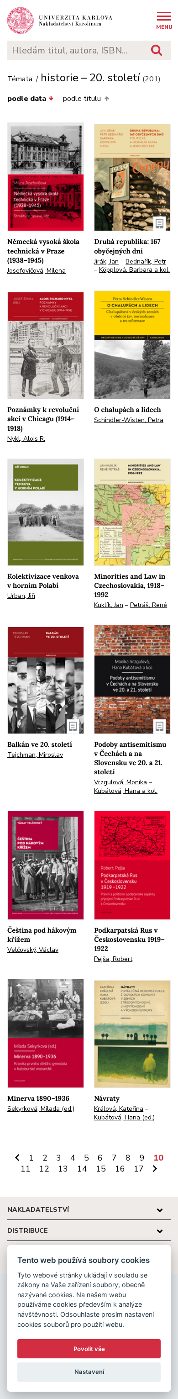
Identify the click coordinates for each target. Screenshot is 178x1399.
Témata (19, 79)
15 (101, 1168)
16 (120, 1168)
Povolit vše (89, 1348)
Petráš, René (148, 605)
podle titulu (82, 99)
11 (26, 1168)
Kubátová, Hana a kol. (125, 791)
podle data (26, 99)
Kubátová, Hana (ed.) (124, 1117)
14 (82, 1168)
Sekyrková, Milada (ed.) (40, 1108)
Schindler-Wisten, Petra (128, 420)
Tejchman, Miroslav (35, 754)
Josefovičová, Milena (36, 270)
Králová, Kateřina (118, 1108)
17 (139, 1168)
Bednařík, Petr (146, 261)
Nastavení (89, 1371)
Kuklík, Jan (108, 605)
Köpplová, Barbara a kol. (134, 269)
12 (44, 1168)
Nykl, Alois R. (26, 438)
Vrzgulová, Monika (120, 782)
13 (63, 1168)
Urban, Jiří (21, 595)
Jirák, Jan (106, 261)
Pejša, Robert (113, 959)
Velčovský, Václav (32, 949)
